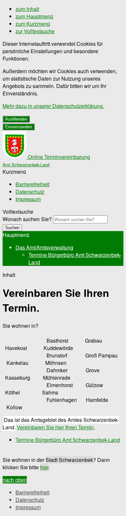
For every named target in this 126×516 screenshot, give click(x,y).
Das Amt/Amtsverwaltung (44, 247)
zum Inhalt (27, 9)
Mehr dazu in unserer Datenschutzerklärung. (53, 106)
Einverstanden (18, 126)
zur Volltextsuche (35, 31)
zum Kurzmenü (33, 23)
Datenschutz (30, 191)
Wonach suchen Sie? (27, 219)
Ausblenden (16, 119)
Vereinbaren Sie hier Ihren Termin (55, 427)
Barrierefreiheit (32, 184)
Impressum (28, 199)
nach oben (15, 479)
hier (44, 467)
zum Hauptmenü (34, 16)
